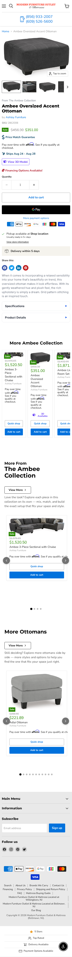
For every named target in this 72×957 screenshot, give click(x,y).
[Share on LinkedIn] (18, 268)
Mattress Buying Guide (38, 893)
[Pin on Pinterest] (25, 268)
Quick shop (14, 423)
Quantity (7, 176)
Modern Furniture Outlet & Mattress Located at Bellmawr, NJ (34, 905)
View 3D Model (17, 161)
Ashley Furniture (16, 117)
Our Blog (36, 910)
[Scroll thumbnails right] (67, 87)
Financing (8, 889)
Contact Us (58, 885)
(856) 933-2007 (39, 16)
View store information (17, 242)
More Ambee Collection (36, 343)
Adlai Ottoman (18, 722)
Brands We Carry (39, 885)
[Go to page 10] (48, 774)
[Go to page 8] (42, 774)
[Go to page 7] (39, 774)
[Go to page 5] (33, 774)
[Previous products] (6, 560)
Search (7, 885)
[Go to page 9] (45, 774)
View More (16, 490)
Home (5, 31)
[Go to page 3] (37, 609)
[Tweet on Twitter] (11, 268)
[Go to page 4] (41, 609)
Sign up (57, 828)
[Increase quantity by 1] (34, 185)
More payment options (36, 218)
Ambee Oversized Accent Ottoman (37, 380)
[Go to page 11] (52, 774)
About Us (20, 885)
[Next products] (65, 560)
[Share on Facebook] (4, 268)
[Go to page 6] (36, 774)
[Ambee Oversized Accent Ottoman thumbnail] (11, 87)
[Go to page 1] (31, 609)
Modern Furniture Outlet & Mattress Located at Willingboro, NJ (34, 898)
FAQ (19, 893)
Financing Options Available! (23, 170)
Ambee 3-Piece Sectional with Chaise (13, 375)
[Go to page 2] (34, 609)
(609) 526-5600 (39, 21)
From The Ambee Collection (19, 100)
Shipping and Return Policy (50, 889)
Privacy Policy (24, 889)
